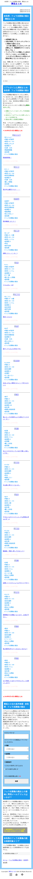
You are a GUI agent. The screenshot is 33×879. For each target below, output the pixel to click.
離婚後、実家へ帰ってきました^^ (13, 551)
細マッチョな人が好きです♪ (12, 349)
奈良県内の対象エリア (11, 853)
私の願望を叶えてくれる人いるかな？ (15, 649)
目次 (6, 81)
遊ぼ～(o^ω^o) (7, 317)
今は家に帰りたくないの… (11, 485)
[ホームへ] (16, 875)
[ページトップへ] (22, 875)
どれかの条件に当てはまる (14, 765)
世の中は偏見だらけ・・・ (11, 189)
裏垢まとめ (12, 871)
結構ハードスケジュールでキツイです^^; (16, 583)
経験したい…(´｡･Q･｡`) (10, 253)
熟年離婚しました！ (9, 221)
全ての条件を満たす (11, 769)
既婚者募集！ (7, 157)
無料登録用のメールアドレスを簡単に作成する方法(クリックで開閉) (14, 830)
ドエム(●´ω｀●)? (8, 285)
